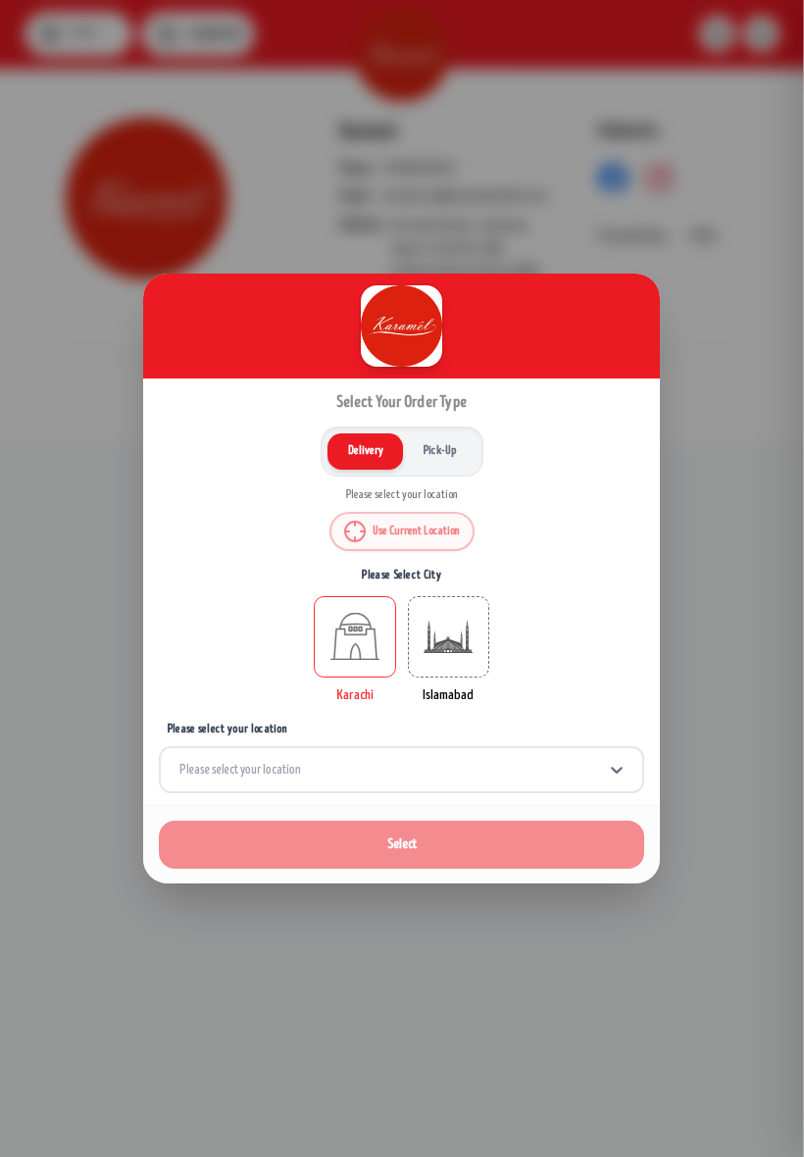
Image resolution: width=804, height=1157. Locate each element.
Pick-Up (440, 450)
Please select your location (227, 729)
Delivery (365, 450)
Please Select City (402, 575)
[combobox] (180, 769)
